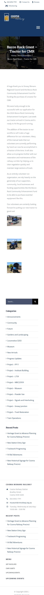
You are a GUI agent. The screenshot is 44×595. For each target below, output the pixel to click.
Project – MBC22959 (15, 382)
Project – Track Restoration (18, 412)
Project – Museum (14, 388)
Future (10, 329)
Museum (10, 346)
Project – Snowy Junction (17, 406)
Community (12, 323)
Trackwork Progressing (16, 448)
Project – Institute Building (18, 370)
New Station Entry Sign (16, 443)
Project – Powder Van (16, 394)
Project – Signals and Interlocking (20, 400)
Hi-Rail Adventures (14, 454)
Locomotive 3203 (14, 340)
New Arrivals (12, 352)
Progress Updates (14, 358)
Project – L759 (13, 376)
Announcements (13, 317)
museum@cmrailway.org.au (21, 503)
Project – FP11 (13, 364)
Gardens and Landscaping (17, 334)
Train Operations (14, 418)
